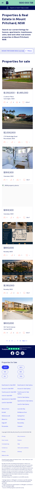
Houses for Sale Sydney (24, 388)
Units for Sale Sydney (23, 397)
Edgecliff (4, 423)
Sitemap (20, 451)
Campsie (20, 426)
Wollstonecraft (6, 416)
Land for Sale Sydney (23, 404)
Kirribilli (4, 412)
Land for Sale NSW (7, 402)
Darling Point (21, 416)
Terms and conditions (23, 447)
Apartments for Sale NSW (9, 399)
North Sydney (21, 419)
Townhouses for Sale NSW (9, 392)
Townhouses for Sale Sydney (23, 393)
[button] (4, 2)
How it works (5, 440)
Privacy (4, 451)
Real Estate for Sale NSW (9, 385)
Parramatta (5, 426)
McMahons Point (22, 412)
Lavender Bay (21, 409)
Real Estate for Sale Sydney (25, 385)
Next (24, 341)
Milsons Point (5, 409)
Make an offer (5, 455)
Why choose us (21, 436)
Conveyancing (5, 444)
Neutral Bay (21, 423)
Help (19, 444)
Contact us (4, 447)
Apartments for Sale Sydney (25, 401)
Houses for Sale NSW (7, 388)
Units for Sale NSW (7, 395)
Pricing (3, 436)
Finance (19, 440)
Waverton (4, 419)
